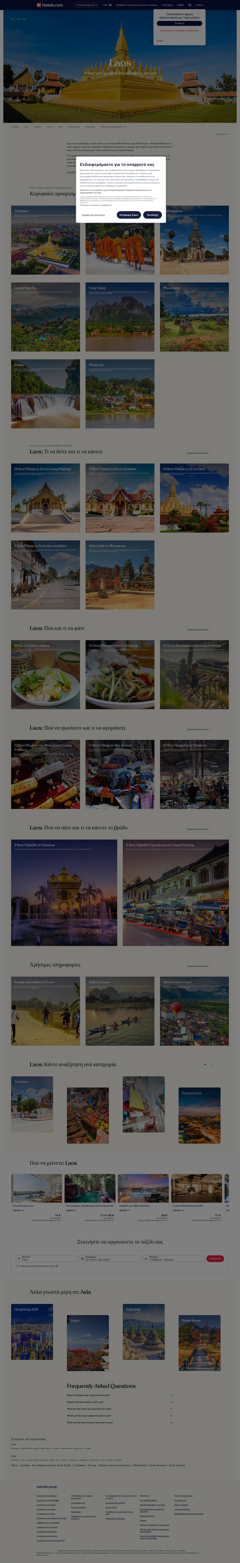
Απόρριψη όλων (128, 215)
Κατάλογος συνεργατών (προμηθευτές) (96, 205)
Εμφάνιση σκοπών (93, 215)
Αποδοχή (152, 215)
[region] (121, 189)
